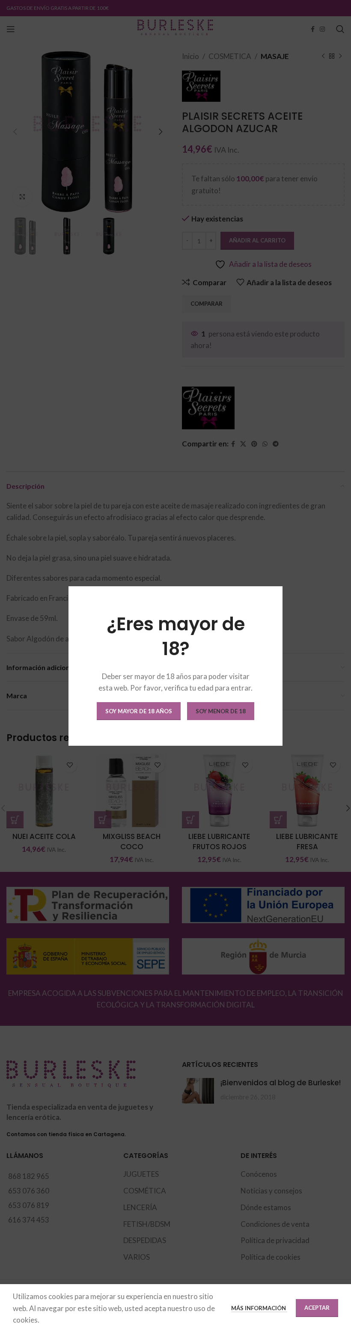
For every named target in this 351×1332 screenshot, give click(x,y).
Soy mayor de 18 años (138, 711)
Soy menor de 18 (221, 711)
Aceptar (317, 1307)
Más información (259, 1308)
